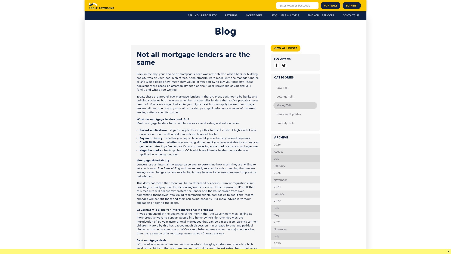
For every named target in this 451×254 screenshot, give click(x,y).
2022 (277, 201)
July (276, 158)
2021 (277, 222)
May (276, 215)
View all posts (285, 48)
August (278, 151)
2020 (277, 243)
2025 (277, 172)
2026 (277, 144)
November (280, 180)
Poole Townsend (101, 5)
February (279, 165)
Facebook (276, 65)
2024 (277, 187)
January (279, 194)
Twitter (284, 65)
